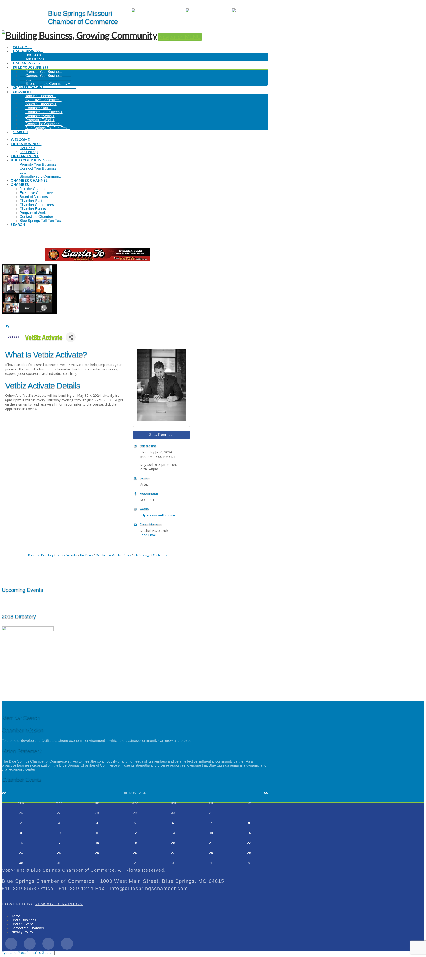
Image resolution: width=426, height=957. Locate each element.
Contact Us (160, 555)
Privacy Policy (22, 932)
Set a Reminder (161, 435)
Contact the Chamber (27, 928)
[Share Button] (71, 337)
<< (4, 793)
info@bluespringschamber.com (149, 888)
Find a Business (23, 920)
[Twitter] (30, 944)
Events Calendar (66, 555)
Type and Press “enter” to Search (27, 953)
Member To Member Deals (113, 555)
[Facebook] (11, 944)
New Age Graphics (59, 904)
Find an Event (22, 924)
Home (15, 916)
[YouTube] (67, 944)
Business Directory (40, 555)
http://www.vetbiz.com (157, 515)
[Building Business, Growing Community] (79, 36)
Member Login (170, 10)
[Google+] (48, 944)
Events (222, 10)
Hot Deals (260, 10)
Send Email (148, 535)
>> (266, 793)
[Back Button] (7, 326)
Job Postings (142, 555)
